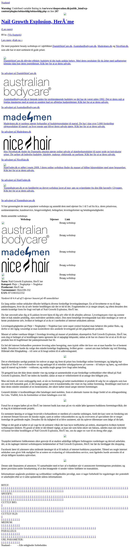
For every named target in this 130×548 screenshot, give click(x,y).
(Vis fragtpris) (14, 34)
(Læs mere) (7, 29)
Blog (14, 545)
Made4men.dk (105, 46)
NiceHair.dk (122, 46)
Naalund (5, 2)
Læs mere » (7, 40)
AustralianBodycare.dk (84, 46)
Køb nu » (18, 40)
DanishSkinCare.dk (62, 46)
